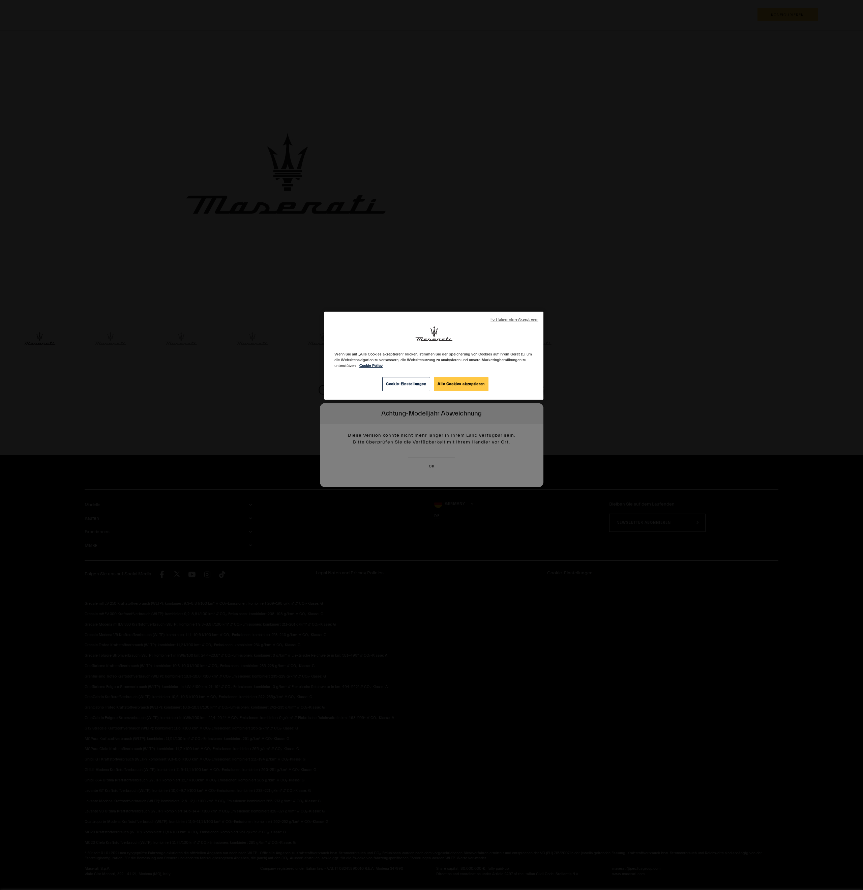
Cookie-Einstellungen (406, 384)
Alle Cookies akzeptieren (461, 384)
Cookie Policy (371, 366)
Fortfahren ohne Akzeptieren (514, 320)
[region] (433, 356)
